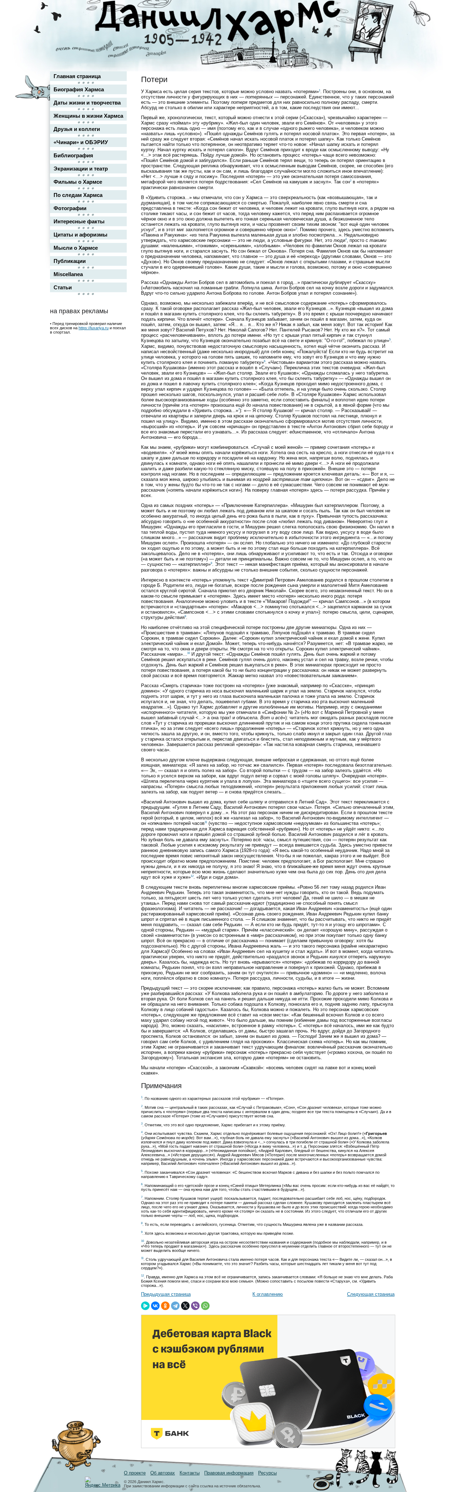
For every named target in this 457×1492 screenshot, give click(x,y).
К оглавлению (267, 1294)
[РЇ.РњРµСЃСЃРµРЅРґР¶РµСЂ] (145, 1305)
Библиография (73, 155)
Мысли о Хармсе (76, 248)
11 (206, 822)
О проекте (135, 1473)
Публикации (70, 261)
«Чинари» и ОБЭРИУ (81, 142)
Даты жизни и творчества (87, 103)
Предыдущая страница (166, 1294)
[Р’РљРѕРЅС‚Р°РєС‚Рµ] (155, 1305)
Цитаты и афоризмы (80, 235)
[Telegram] (175, 1305)
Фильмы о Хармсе (78, 182)
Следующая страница (371, 1294)
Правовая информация (228, 1473)
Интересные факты (79, 221)
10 (188, 653)
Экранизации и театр (81, 169)
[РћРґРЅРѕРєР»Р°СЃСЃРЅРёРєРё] (165, 1305)
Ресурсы (267, 1473)
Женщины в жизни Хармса (88, 116)
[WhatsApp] (205, 1305)
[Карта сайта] (384, 12)
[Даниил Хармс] (231, 23)
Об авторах (162, 1473)
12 (192, 876)
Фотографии (70, 208)
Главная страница (77, 76)
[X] (185, 1305)
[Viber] (195, 1305)
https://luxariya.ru (94, 328)
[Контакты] (384, 26)
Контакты (190, 1473)
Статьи (63, 287)
